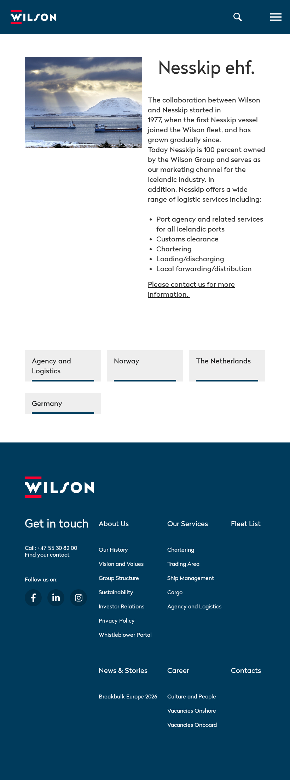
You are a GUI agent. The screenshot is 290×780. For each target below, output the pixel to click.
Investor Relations (121, 606)
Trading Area (183, 563)
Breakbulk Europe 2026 (128, 696)
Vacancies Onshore (191, 710)
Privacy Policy (117, 620)
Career (178, 670)
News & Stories (123, 670)
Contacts (246, 670)
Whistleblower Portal (125, 634)
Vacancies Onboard (192, 724)
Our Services (187, 523)
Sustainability (116, 592)
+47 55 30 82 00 (57, 547)
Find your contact (47, 554)
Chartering (180, 549)
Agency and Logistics (194, 606)
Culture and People (191, 696)
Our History (113, 549)
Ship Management (190, 577)
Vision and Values (121, 563)
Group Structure (119, 577)
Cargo (174, 592)
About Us (114, 523)
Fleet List (246, 523)
